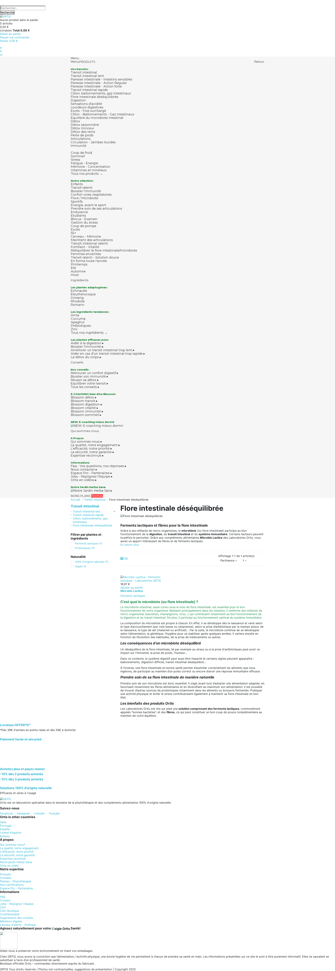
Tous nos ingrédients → (89, 333)
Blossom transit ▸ (84, 401)
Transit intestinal (84, 72)
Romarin (77, 305)
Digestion (78, 100)
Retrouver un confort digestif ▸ (94, 373)
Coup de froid (81, 153)
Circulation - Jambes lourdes (93, 142)
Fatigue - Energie (84, 163)
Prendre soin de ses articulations (96, 209)
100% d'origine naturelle (91, 561)
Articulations (81, 139)
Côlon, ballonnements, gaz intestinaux (101, 93)
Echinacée (79, 291)
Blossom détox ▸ (83, 397)
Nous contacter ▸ (84, 469)
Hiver (75, 275)
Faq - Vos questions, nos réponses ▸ (98, 466)
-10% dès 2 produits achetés (21, 774)
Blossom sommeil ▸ (86, 415)
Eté (73, 268)
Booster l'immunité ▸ (87, 347)
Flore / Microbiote (84, 198)
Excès (75, 229)
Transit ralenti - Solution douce (95, 257)
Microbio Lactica (131, 591)
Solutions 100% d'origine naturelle (26, 788)
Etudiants (78, 215)
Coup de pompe (83, 226)
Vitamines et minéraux (89, 170)
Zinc (74, 329)
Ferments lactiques (132, 595)
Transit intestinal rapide (89, 90)
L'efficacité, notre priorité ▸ (91, 449)
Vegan (80, 566)
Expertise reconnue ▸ (87, 455)
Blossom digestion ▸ (86, 404)
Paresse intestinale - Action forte (96, 86)
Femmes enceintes (86, 254)
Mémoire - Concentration (90, 167)
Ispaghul (77, 322)
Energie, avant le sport (88, 205)
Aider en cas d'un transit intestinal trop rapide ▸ (108, 354)
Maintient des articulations (92, 240)
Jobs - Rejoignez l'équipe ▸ (92, 476)
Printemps (79, 264)
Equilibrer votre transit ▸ (89, 383)
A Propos (77, 438)
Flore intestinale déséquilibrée (94, 97)
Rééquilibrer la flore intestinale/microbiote (104, 250)
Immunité (78, 146)
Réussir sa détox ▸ (85, 380)
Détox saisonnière (85, 125)
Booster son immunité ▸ (89, 376)
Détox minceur (82, 128)
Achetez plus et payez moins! (22, 769)
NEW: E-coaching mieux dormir (92, 422)
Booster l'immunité (86, 191)
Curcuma (78, 319)
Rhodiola (78, 301)
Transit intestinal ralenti (89, 243)
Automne (78, 271)
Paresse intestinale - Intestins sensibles (101, 79)
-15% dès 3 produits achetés (21, 779)
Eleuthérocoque (83, 294)
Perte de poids (82, 135)
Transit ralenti (81, 188)
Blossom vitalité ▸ (84, 408)
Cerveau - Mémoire (86, 236)
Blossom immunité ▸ (87, 411)
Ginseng (77, 298)
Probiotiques (84, 548)
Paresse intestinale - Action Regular (99, 83)
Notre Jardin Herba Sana (88, 487)
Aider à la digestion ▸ (87, 343)
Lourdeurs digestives (87, 107)
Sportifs (77, 202)
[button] (129, 544)
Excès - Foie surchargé (88, 111)
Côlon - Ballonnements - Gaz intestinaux (102, 114)
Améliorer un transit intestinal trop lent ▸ (103, 350)
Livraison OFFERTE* (15, 725)
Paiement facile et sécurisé (21, 739)
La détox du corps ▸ (86, 357)
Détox (75, 121)
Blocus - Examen (84, 219)
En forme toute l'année (89, 261)
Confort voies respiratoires (91, 195)
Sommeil (78, 156)
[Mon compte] (1, 44)
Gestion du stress (84, 222)
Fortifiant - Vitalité (85, 247)
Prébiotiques (81, 326)
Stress (75, 160)
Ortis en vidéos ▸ (84, 480)
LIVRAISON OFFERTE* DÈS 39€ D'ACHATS (28, 1)
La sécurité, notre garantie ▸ (92, 452)
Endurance (79, 212)
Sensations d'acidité (86, 104)
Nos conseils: (80, 369)
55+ (73, 233)
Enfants (77, 184)
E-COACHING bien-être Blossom (93, 394)
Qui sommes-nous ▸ (86, 442)
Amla (75, 315)
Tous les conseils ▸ (85, 387)
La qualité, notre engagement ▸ (95, 445)
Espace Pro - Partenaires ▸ (91, 473)
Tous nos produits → (87, 174)
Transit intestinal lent (87, 76)
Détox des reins (83, 132)
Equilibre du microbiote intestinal (97, 118)
